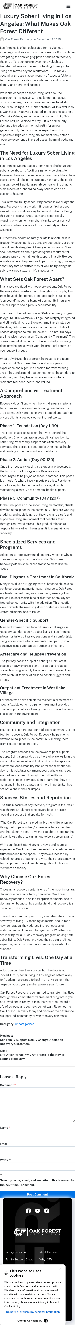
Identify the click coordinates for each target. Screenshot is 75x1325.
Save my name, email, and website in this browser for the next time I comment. (37, 1183)
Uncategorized (24, 1024)
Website (6, 1160)
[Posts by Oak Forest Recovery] (2, 39)
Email (5, 1144)
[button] (68, 6)
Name (5, 1127)
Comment (8, 1085)
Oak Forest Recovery (19, 39)
